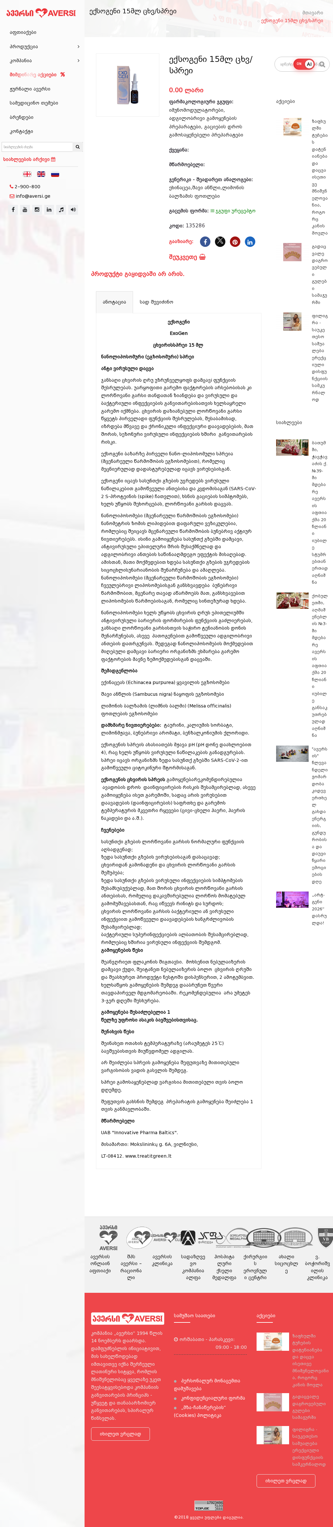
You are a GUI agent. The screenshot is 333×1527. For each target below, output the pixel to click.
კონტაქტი (21, 131)
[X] (220, 241)
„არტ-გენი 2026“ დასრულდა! (319, 908)
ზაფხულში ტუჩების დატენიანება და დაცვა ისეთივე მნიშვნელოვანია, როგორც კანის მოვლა (320, 177)
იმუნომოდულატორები (196, 110)
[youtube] (25, 210)
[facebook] (13, 210)
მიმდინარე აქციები (34, 75)
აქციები (285, 101)
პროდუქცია (24, 47)
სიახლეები (289, 422)
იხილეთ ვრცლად (120, 1433)
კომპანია (21, 61)
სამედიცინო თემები (34, 103)
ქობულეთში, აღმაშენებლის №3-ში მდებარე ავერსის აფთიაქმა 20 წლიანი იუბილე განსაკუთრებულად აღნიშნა (320, 665)
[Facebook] (205, 241)
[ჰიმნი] (61, 210)
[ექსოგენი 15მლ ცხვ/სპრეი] (127, 85)
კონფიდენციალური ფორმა (212, 1398)
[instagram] (37, 210)
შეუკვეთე (184, 256)
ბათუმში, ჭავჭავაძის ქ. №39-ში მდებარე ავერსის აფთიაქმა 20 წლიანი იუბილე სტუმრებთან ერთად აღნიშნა (320, 512)
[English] (41, 173)
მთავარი (312, 12)
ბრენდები (21, 117)
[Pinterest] (235, 241)
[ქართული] (27, 173)
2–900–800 (27, 186)
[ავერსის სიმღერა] (73, 210)
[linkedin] (49, 210)
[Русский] (55, 173)
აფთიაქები (23, 32)
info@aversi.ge (33, 196)
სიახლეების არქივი (27, 159)
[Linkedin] (250, 241)
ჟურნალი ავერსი (30, 89)
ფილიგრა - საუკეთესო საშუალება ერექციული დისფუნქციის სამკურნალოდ (320, 357)
